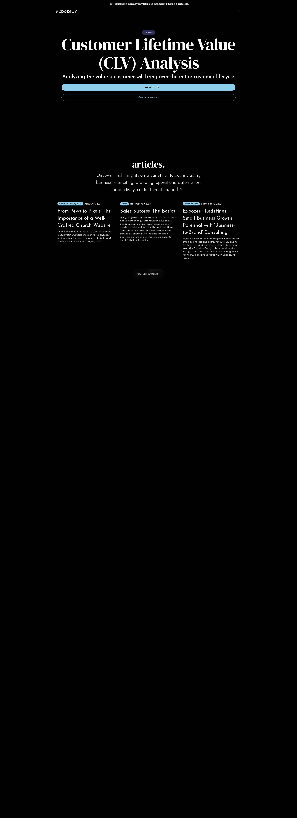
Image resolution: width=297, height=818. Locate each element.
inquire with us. (148, 87)
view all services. (149, 97)
